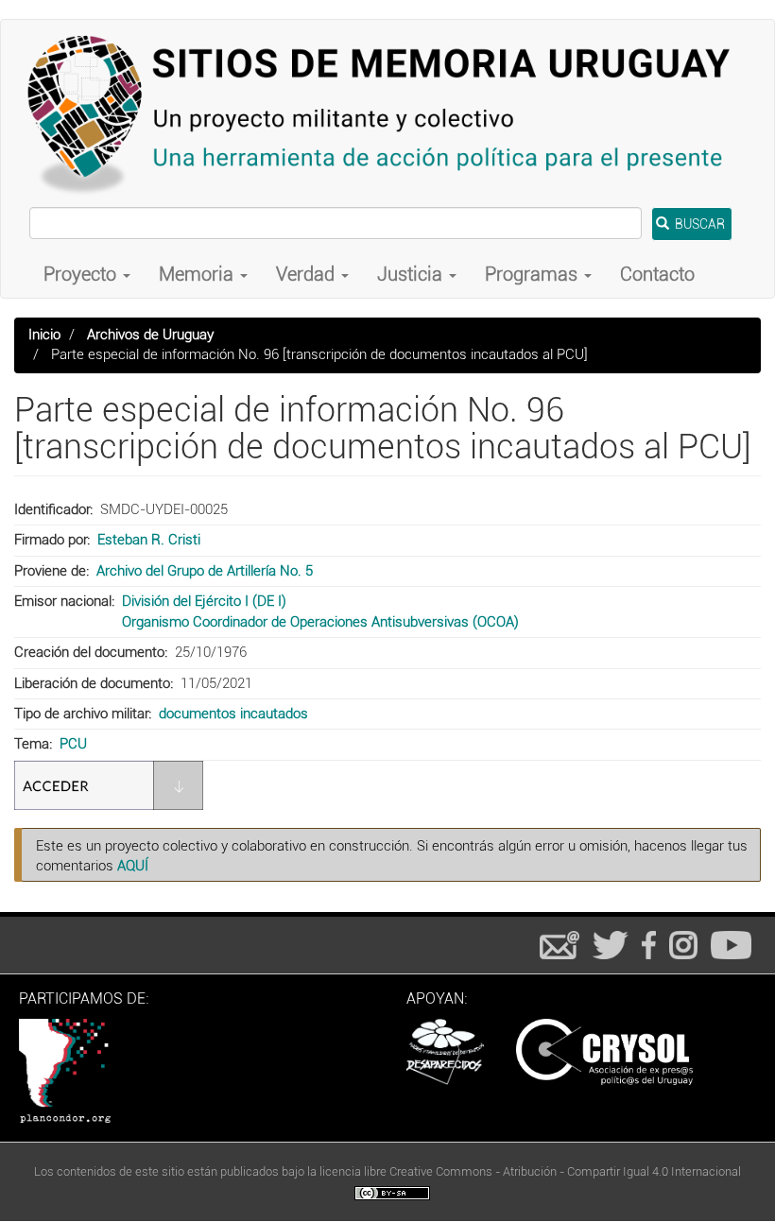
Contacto (657, 274)
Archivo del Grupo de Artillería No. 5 (204, 570)
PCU (73, 743)
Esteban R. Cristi (148, 539)
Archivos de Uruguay (150, 334)
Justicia (412, 274)
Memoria (198, 274)
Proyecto (82, 274)
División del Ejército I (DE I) (204, 601)
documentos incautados (233, 713)
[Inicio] (387, 113)
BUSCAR (698, 224)
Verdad (307, 274)
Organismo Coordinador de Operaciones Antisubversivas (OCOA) (320, 621)
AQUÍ (132, 865)
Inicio (44, 334)
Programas (533, 274)
